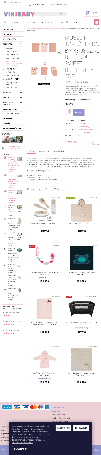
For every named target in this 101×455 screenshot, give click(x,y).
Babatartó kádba (12, 79)
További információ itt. (22, 442)
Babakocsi (15, 22)
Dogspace (7, 118)
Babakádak (9, 48)
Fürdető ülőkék (11, 55)
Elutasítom (63, 428)
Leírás (31, 151)
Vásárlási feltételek (59, 415)
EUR (58, 4)
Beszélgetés (59, 151)
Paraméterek (44, 151)
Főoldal (5, 22)
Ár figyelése (95, 143)
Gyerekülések (48, 22)
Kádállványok (11, 51)
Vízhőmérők (10, 72)
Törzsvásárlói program (60, 422)
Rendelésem (56, 411)
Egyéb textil (10, 69)
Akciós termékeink (12, 128)
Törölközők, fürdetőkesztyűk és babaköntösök (13, 64)
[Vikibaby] (19, 14)
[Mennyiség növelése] (69, 110)
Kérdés (74, 142)
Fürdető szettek (12, 76)
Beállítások (20, 449)
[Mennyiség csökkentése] (69, 112)
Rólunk (3, 430)
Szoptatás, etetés (8, 103)
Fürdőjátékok (11, 88)
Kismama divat (10, 109)
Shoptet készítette (92, 450)
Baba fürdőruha (12, 58)
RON (65, 4)
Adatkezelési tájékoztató (61, 418)
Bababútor (30, 22)
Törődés (77, 22)
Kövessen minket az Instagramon (14, 147)
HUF (61, 4)
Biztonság (8, 98)
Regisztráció (50, 4)
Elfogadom (81, 428)
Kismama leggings (12, 113)
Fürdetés (64, 22)
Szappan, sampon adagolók (12, 83)
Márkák (6, 123)
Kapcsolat (5, 434)
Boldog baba (5, 437)
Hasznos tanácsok (8, 441)
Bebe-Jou (82, 124)
